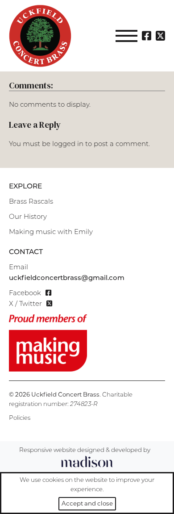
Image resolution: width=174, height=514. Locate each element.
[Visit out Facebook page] (146, 36)
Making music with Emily (51, 232)
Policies (19, 418)
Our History (28, 217)
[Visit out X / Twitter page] (160, 36)
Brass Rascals (31, 202)
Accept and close (87, 503)
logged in (67, 144)
